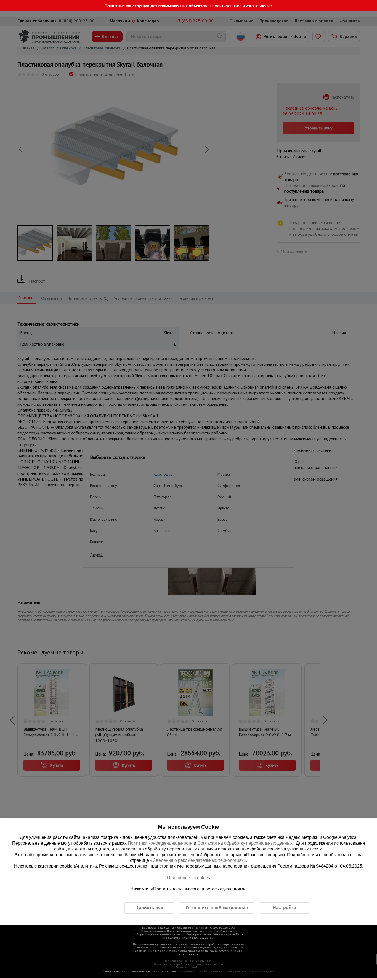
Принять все (149, 907)
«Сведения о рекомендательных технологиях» (198, 860)
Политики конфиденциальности (160, 843)
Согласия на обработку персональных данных (245, 843)
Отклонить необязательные (217, 907)
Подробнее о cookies (188, 877)
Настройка (284, 907)
